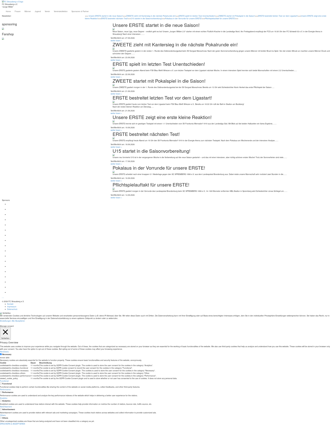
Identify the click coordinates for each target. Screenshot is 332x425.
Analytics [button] (3, 398)
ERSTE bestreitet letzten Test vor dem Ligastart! (278, 16)
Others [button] (3, 415)
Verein (47, 11)
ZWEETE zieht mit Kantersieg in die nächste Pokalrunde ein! (151, 16)
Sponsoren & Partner (80, 11)
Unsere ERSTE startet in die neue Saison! (106, 16)
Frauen (18, 11)
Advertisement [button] (6, 406)
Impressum (11, 306)
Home (8, 11)
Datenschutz (12, 309)
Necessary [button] (4, 351)
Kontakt (10, 304)
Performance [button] (5, 389)
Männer (28, 11)
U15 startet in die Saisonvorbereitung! (146, 18)
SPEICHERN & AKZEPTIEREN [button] (12, 423)
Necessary (6, 354)
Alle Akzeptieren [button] (18, 320)
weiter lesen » (116, 40)
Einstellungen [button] (5, 320)
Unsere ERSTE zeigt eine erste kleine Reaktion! (162, 117)
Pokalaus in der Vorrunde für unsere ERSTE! (183, 18)
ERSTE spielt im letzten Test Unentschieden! (197, 16)
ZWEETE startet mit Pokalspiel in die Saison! (236, 16)
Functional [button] (4, 381)
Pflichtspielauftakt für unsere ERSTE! (220, 18)
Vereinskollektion (61, 11)
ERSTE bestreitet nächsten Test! (114, 18)
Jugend (38, 11)
